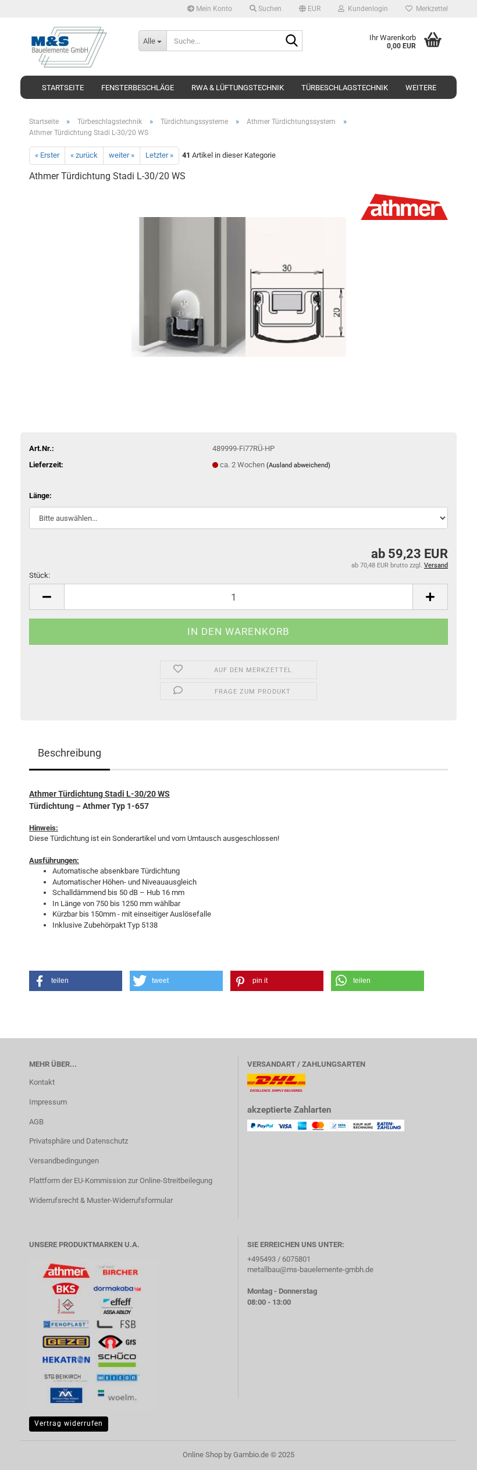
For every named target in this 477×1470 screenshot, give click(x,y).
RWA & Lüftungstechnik (237, 87)
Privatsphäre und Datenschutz (78, 1141)
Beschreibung (69, 753)
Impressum (48, 1102)
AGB (36, 1121)
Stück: (39, 575)
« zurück (84, 155)
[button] (309, 8)
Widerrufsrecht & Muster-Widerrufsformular (101, 1200)
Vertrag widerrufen (68, 1423)
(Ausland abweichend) (298, 465)
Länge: (40, 495)
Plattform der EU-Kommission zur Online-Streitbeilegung (120, 1180)
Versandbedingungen (64, 1160)
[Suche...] (291, 41)
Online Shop (202, 1454)
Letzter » (159, 155)
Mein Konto (213, 9)
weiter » (121, 155)
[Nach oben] (445, 1452)
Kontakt (42, 1082)
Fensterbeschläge (137, 87)
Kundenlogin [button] (366, 9)
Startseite (63, 87)
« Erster (47, 155)
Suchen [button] (269, 9)
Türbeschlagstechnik (344, 87)
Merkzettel (430, 9)
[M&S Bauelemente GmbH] (75, 46)
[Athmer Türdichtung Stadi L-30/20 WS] (238, 280)
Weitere (420, 87)
